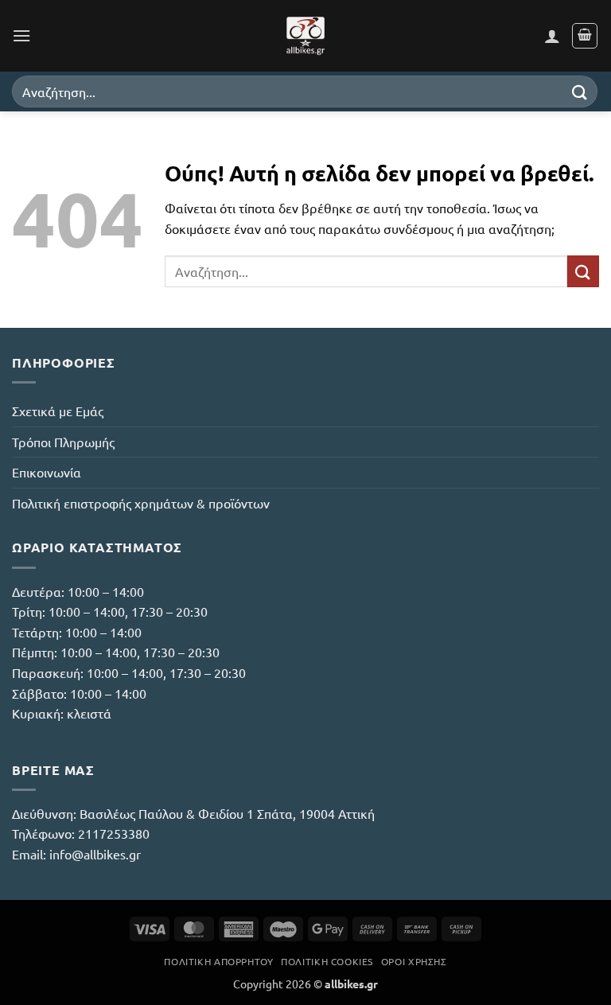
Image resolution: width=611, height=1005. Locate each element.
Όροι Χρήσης (414, 961)
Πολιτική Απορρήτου (218, 961)
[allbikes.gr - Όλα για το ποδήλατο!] (305, 36)
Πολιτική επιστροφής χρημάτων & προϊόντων (141, 503)
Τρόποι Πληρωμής (63, 442)
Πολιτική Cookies (327, 961)
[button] (21, 35)
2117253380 (114, 833)
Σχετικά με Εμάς (57, 411)
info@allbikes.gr (95, 854)
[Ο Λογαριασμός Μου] (552, 35)
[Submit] (580, 91)
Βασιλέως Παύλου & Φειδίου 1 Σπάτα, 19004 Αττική (227, 813)
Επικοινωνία (46, 472)
